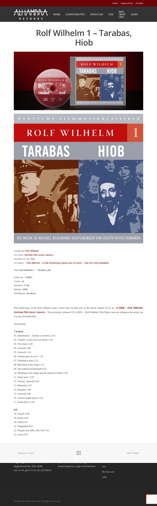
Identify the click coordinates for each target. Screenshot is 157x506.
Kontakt (139, 3)
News (56, 14)
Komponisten (75, 14)
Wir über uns (122, 14)
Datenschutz (127, 3)
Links (134, 14)
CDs (110, 14)
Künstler (96, 14)
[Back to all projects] (78, 452)
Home (115, 3)
